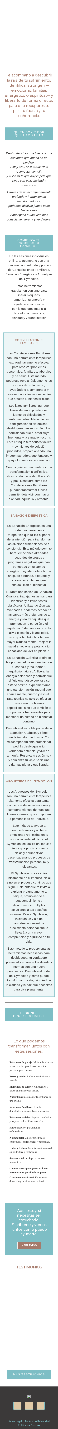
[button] (53, 3)
